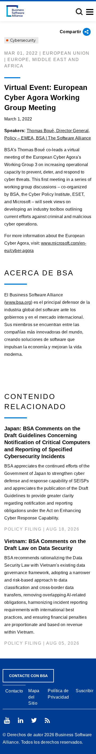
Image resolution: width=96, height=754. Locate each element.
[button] (79, 11)
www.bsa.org (18, 302)
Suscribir (84, 690)
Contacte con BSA (28, 676)
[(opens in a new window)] (7, 720)
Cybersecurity (22, 40)
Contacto (14, 691)
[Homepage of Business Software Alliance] (15, 11)
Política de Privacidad (58, 693)
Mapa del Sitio (33, 696)
